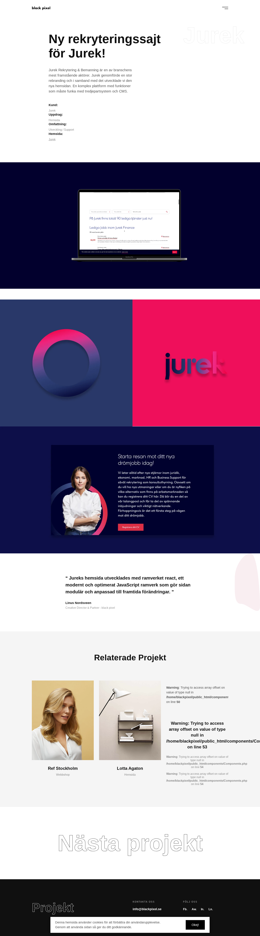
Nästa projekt (130, 843)
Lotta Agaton (130, 768)
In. (202, 909)
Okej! (195, 925)
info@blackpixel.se (147, 909)
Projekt (53, 907)
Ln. (211, 909)
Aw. (194, 909)
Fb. (185, 909)
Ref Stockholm (63, 768)
